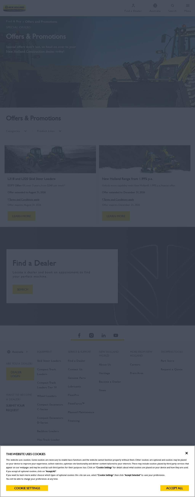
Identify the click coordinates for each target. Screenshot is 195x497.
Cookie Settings (27, 488)
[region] (97, 471)
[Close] (186, 453)
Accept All (174, 488)
